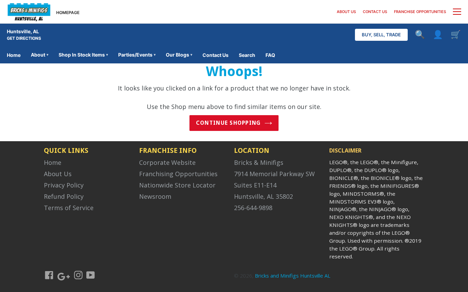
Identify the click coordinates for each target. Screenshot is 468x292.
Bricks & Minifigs (258, 162)
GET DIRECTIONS (24, 38)
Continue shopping (228, 123)
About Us (58, 174)
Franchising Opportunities (178, 174)
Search (247, 55)
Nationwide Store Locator (177, 185)
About (39, 55)
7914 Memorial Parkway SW (274, 174)
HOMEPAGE (67, 12)
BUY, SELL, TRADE (381, 34)
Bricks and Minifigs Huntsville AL (292, 275)
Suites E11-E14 (255, 185)
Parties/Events (137, 55)
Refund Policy (64, 196)
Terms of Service (69, 208)
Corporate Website (167, 162)
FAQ (270, 55)
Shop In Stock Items (83, 55)
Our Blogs (179, 55)
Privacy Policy (64, 185)
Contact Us (215, 55)
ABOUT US (346, 11)
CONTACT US (375, 11)
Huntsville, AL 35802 (263, 196)
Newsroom (155, 196)
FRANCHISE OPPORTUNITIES (420, 11)
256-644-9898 (253, 208)
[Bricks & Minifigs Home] (29, 11)
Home (14, 55)
